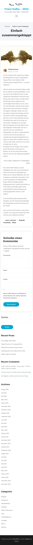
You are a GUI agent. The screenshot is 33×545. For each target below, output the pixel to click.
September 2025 (6, 416)
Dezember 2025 (5, 406)
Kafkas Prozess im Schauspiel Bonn (11, 344)
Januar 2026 (4, 403)
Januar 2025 (4, 437)
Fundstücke (7, 222)
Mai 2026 (4, 396)
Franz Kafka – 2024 (17, 9)
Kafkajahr (4, 507)
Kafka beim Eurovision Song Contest (11, 347)
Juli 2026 (3, 393)
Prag (2, 513)
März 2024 (4, 470)
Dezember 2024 (5, 440)
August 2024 (4, 453)
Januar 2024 (4, 477)
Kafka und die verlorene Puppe (22, 372)
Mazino (28, 539)
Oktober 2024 (5, 447)
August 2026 (4, 389)
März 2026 (4, 399)
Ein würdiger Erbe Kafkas (8, 340)
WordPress (16, 539)
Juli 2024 (3, 457)
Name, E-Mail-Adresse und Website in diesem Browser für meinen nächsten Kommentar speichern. (14, 296)
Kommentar (6, 255)
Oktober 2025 (5, 413)
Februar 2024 (5, 474)
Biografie (22, 220)
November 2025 (5, 409)
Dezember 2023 (5, 480)
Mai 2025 (4, 423)
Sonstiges (4, 520)
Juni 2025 (4, 420)
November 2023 (5, 484)
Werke (14, 222)
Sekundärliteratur (6, 517)
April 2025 (4, 426)
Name (5, 270)
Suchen (4, 317)
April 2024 (4, 467)
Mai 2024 (4, 464)
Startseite (7, 26)
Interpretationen (5, 503)
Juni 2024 (4, 460)
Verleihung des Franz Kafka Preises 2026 (13, 351)
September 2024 (6, 450)
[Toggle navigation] (16, 16)
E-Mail (5, 279)
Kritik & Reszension (7, 510)
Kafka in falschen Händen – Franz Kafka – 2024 (15, 366)
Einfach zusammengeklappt (20, 26)
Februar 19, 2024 (13, 71)
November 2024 (5, 443)
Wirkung (3, 527)
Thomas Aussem (13, 69)
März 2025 (4, 430)
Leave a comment (10, 220)
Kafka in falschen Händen (8, 354)
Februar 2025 (5, 433)
